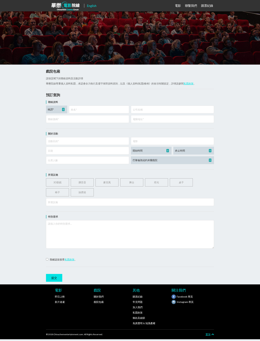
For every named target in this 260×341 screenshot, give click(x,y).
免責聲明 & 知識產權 (144, 323)
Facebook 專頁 (185, 296)
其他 (136, 290)
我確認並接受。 (63, 259)
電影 (178, 5)
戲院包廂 (99, 301)
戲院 (97, 290)
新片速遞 (60, 301)
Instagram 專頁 (185, 301)
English (91, 6)
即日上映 (60, 296)
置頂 (208, 334)
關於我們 (99, 296)
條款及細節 (139, 317)
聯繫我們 (191, 5)
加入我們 (138, 307)
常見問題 (138, 301)
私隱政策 (188, 83)
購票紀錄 (207, 5)
